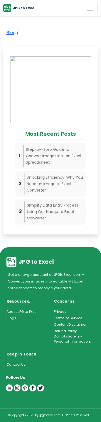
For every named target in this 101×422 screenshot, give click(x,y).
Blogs (11, 318)
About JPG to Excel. (22, 311)
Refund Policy (65, 331)
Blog (11, 33)
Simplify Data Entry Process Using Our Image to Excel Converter (52, 212)
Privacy (60, 311)
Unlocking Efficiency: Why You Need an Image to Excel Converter (55, 184)
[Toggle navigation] (90, 8)
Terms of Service (68, 318)
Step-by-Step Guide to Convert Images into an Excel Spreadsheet (53, 156)
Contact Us (15, 364)
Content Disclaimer (70, 324)
